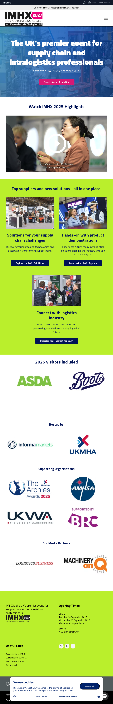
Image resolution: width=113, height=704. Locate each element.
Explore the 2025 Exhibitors (30, 263)
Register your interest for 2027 (56, 341)
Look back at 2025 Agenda (83, 263)
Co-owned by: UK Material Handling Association (56, 7)
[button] (104, 696)
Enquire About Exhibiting (56, 82)
